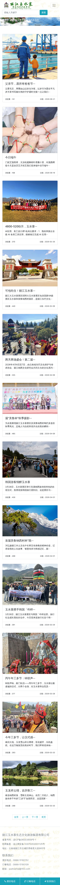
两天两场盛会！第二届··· (20, 359)
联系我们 (50, 881)
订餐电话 (30, 881)
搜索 (44, 12)
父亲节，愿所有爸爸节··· (20, 83)
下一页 (35, 817)
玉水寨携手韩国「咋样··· (20, 609)
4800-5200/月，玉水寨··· (21, 226)
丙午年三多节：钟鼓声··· (20, 678)
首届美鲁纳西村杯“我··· (19, 540)
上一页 (25, 817)
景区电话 (10, 881)
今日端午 (10, 157)
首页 (16, 817)
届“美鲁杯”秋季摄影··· (18, 418)
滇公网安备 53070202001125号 (29, 844)
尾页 (44, 817)
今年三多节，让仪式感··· (20, 737)
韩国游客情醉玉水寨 (17, 482)
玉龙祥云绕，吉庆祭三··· (20, 790)
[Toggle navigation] (54, 5)
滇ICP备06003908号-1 (24, 839)
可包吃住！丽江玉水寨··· (20, 290)
